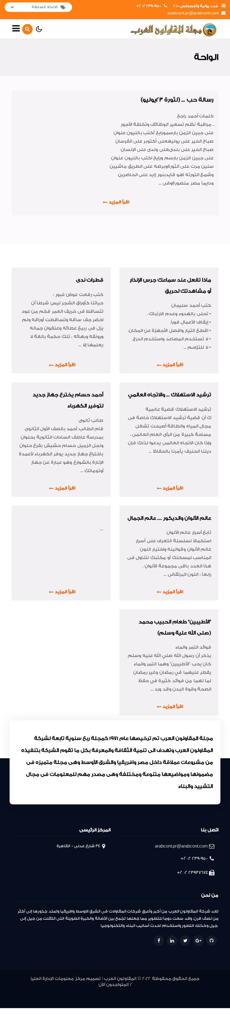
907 (150, 998)
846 (203, 998)
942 (72, 991)
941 (80, 991)
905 (166, 998)
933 (151, 991)
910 (143, 998)
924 (36, 998)
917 (92, 998)
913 (122, 998)
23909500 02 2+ (148, 6)
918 (84, 998)
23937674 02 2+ (192, 872)
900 (186, 998)
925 (27, 998)
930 (176, 991)
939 (96, 991)
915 (107, 998)
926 (211, 991)
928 (194, 991)
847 (194, 998)
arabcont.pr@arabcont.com (193, 13)
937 (115, 991)
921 (61, 998)
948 (19, 991)
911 (137, 998)
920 (69, 998)
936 (124, 991)
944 (54, 991)
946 (36, 991)
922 (53, 998)
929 (185, 991)
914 (115, 998)
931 (168, 991)
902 (173, 998)
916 (100, 998)
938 (105, 991)
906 (158, 998)
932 (160, 991)
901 (180, 998)
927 (203, 991)
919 (76, 998)
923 (45, 998)
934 (142, 991)
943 (63, 991)
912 (130, 998)
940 (87, 991)
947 (28, 991)
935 (133, 991)
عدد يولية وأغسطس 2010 (195, 6)
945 (45, 991)
